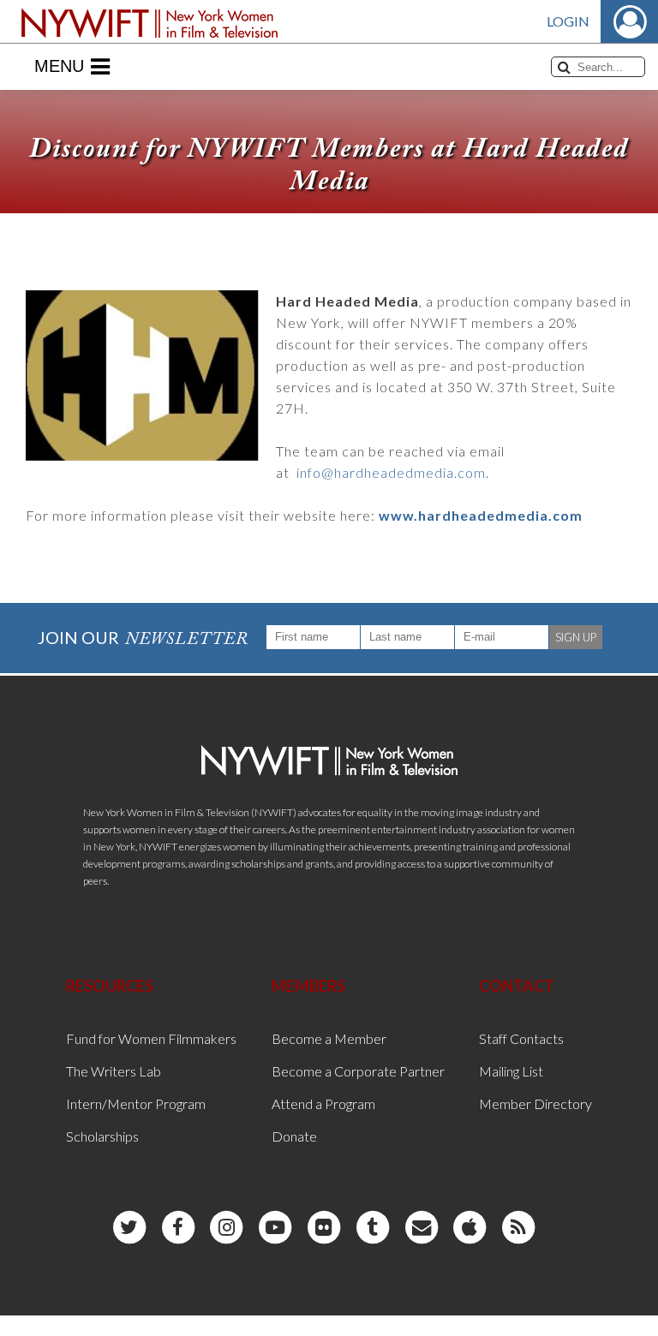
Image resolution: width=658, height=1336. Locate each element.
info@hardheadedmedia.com (391, 472)
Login (568, 21)
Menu (59, 66)
